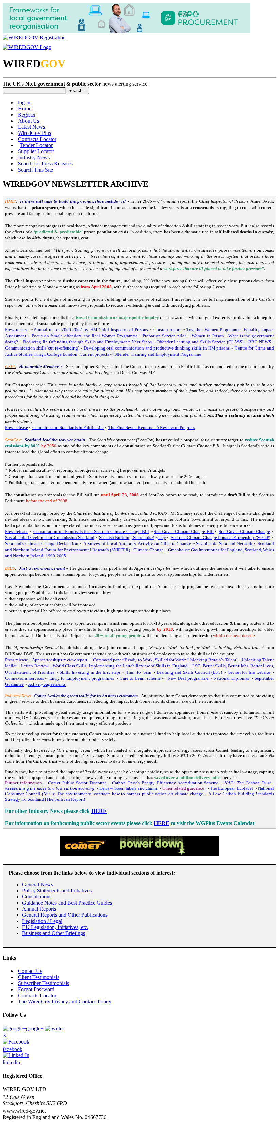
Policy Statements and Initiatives (57, 890)
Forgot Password (36, 989)
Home (24, 108)
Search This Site (35, 170)
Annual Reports (39, 909)
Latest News (31, 127)
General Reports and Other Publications (65, 915)
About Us (28, 121)
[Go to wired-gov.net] (27, 47)
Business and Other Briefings (53, 933)
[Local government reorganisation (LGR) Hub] (126, 31)
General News (37, 884)
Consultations (36, 896)
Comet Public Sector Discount (77, 782)
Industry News (34, 157)
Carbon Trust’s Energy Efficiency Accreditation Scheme (165, 782)
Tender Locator (36, 145)
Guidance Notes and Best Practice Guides (67, 903)
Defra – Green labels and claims (128, 788)
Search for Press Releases (45, 163)
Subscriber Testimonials (43, 983)
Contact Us (30, 971)
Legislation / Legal (42, 921)
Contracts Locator (37, 139)
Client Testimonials (38, 977)
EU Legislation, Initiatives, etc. (55, 927)
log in (24, 102)
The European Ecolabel (231, 788)
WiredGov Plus (34, 133)
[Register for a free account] (34, 37)
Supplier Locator (36, 151)
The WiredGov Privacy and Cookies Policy (64, 1001)
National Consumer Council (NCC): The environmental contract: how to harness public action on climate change (139, 791)
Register (27, 115)
